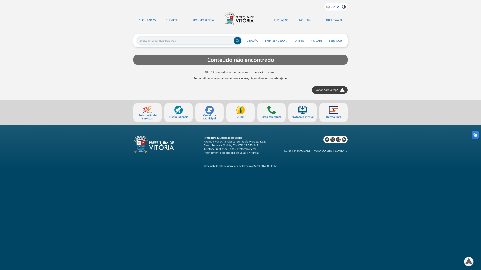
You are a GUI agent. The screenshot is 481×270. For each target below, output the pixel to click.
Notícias (305, 20)
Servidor (335, 40)
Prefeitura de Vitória (240, 18)
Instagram (338, 139)
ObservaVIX (334, 20)
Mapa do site (323, 150)
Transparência (203, 20)
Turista (298, 40)
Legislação (280, 20)
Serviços (172, 20)
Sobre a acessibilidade (328, 7)
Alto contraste (344, 7)
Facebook (327, 139)
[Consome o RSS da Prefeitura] (344, 139)
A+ (333, 7)
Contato (341, 150)
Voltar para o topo (327, 90)
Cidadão (252, 40)
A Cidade (316, 40)
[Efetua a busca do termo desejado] (237, 40)
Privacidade (302, 150)
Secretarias (147, 20)
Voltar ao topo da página (468, 261)
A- (338, 7)
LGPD (287, 150)
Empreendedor (276, 40)
